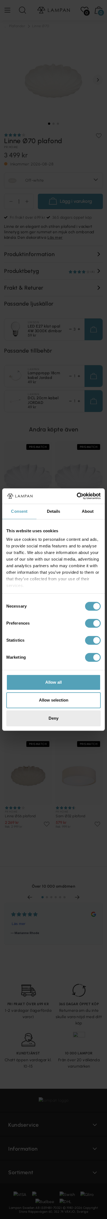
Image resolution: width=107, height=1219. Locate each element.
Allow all (53, 682)
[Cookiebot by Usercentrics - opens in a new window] (77, 496)
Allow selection (53, 700)
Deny (53, 718)
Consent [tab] (19, 511)
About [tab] (88, 511)
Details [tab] (53, 511)
